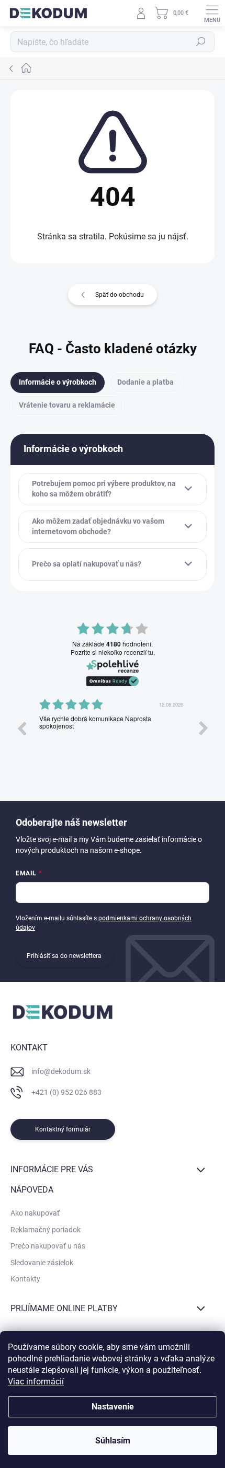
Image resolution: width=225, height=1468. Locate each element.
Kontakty (25, 1279)
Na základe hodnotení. (112, 644)
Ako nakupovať (35, 1213)
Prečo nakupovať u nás (47, 1246)
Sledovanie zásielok (41, 1262)
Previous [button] (21, 728)
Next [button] (203, 728)
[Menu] (212, 13)
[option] (112, 736)
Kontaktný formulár (63, 1129)
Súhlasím (112, 1441)
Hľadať (201, 41)
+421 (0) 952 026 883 (66, 1092)
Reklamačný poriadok (45, 1230)
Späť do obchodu (119, 294)
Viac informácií (36, 1381)
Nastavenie (113, 1407)
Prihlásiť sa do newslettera (64, 956)
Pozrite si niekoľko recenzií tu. (113, 652)
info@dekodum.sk (61, 1071)
